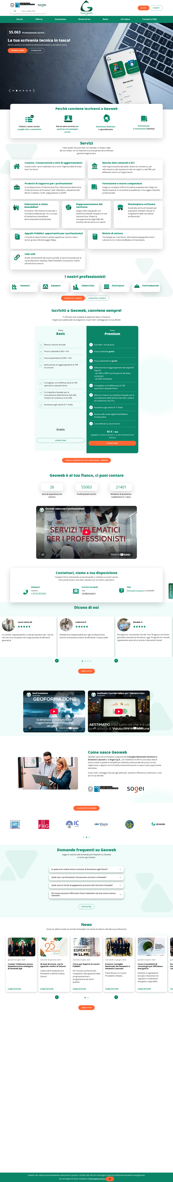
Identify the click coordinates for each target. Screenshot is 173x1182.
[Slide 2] (16, 91)
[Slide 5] (23, 91)
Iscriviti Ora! (60, 440)
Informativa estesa (97, 1178)
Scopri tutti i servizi (73, 298)
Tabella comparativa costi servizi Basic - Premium (86, 460)
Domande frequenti (135, 590)
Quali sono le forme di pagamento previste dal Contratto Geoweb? (82, 885)
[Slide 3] (20, 91)
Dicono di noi (84, 19)
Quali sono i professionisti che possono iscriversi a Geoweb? (78, 877)
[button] (82, 661)
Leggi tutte (87, 1008)
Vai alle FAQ (86, 906)
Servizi (19, 19)
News (105, 19)
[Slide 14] (27, 91)
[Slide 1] (13, 91)
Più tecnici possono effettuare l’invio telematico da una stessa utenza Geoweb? (83, 894)
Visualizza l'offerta (97, 298)
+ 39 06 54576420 (38, 593)
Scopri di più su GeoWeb (87, 808)
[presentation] (57, 661)
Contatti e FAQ (149, 19)
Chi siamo (125, 19)
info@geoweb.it (89, 593)
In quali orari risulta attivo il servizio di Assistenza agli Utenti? (79, 869)
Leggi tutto (86, 671)
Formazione (60, 19)
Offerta (38, 19)
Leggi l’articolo (14, 988)
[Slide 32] (30, 91)
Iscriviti (156, 8)
